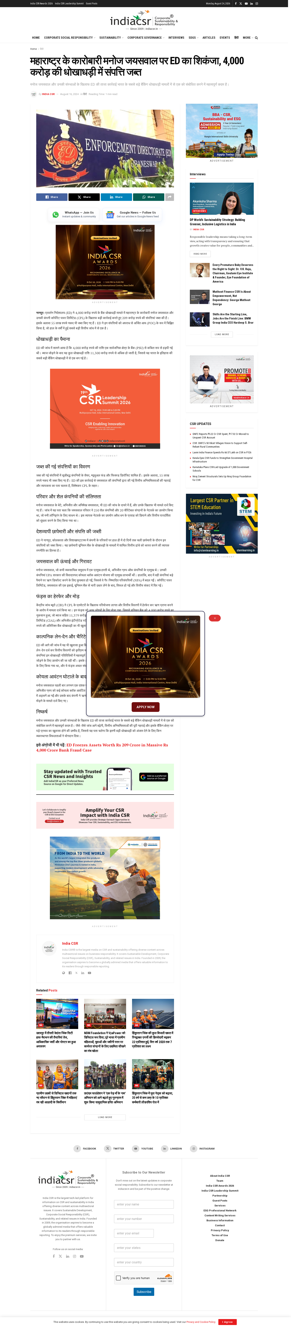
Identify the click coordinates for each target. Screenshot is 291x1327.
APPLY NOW (146, 707)
